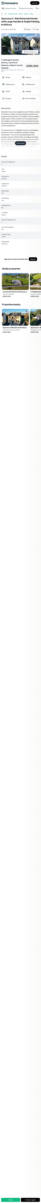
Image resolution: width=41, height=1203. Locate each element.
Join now (34, 3)
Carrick (26, 13)
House (31, 13)
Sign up (32, 259)
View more (20, 143)
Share (11, 1200)
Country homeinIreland (11, 330)
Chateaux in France (10, 8)
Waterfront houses (27, 8)
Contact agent (30, 1200)
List (6, 13)
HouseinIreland (8, 294)
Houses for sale (12, 13)
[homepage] (2, 14)
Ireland (21, 13)
